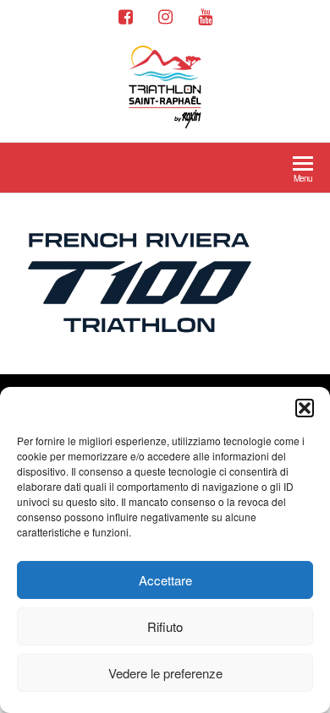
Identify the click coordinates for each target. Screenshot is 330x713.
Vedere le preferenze (165, 673)
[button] (304, 408)
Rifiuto (165, 626)
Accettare (165, 580)
